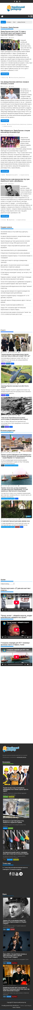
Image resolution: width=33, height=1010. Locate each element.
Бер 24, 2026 (5, 452)
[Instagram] (13, 874)
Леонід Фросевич (13, 352)
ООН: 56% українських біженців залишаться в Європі (15, 269)
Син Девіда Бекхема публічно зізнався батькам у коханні (15, 83)
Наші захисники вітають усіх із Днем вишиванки (14, 250)
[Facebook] (10, 874)
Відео (3, 426)
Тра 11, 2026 (7, 985)
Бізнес (4, 859)
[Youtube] (17, 874)
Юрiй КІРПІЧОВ (12, 384)
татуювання (29, 124)
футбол (16, 175)
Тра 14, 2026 (7, 952)
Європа (3, 77)
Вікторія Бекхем (15, 124)
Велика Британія (14, 77)
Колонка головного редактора (11, 465)
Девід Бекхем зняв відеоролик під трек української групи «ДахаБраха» (15, 180)
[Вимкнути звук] (28, 610)
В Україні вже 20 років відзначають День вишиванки (15, 253)
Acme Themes (16, 1007)
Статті (12, 363)
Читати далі (4, 73)
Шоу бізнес (14, 963)
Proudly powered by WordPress (10, 1005)
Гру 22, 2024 (5, 519)
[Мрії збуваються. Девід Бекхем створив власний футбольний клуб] (10, 137)
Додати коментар (8, 126)
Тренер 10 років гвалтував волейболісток (12, 305)
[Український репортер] (2, 16)
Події (7, 77)
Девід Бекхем (22, 77)
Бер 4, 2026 (6, 850)
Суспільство (11, 796)
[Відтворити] (2, 610)
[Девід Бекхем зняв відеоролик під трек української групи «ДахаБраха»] (10, 186)
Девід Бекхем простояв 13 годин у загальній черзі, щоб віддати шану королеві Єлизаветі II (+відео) (13, 33)
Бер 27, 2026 (7, 818)
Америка (5, 828)
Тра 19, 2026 (7, 918)
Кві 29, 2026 (4, 384)
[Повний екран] (30, 610)
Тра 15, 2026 (7, 785)
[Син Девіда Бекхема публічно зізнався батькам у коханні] (10, 89)
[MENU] (31, 16)
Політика (4, 219)
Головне (3, 363)
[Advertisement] (16, 321)
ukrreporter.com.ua (21, 757)
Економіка (5, 796)
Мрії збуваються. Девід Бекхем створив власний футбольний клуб (15, 131)
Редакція (12, 37)
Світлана (14, 785)
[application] (16, 602)
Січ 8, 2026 (4, 485)
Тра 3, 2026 (4, 352)
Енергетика (9, 859)
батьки (10, 124)
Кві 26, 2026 (4, 415)
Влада (8, 929)
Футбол (3, 175)
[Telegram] (21, 874)
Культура (4, 124)
